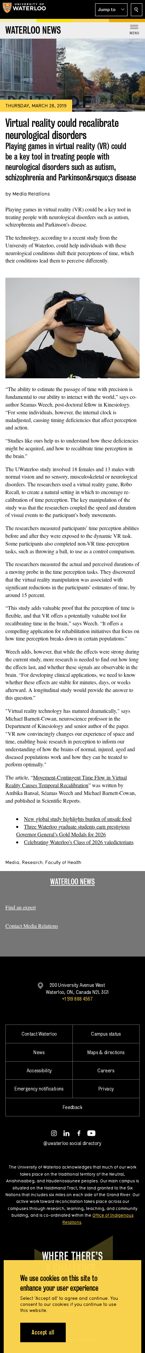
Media (12, 862)
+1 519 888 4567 (77, 999)
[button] (111, 10)
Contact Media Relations (31, 925)
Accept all (43, 1332)
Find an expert (20, 907)
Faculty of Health (63, 862)
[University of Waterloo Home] (24, 9)
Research (32, 862)
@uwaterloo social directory (73, 1143)
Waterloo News (72, 881)
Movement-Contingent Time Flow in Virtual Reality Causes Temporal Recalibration (66, 781)
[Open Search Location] (136, 9)
